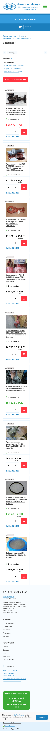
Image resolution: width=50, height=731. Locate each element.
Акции (5, 653)
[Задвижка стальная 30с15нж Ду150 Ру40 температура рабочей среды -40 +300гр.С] (16, 377)
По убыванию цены (12, 68)
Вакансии (6, 630)
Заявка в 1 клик (12, 137)
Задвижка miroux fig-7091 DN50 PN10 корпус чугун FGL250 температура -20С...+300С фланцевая (15, 167)
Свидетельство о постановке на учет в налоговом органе (14, 680)
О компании (7, 626)
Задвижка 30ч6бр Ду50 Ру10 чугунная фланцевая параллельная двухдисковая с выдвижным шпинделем (16, 111)
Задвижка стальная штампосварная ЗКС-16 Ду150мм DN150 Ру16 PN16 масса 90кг (16, 445)
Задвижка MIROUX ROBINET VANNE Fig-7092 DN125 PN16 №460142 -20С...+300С (16, 222)
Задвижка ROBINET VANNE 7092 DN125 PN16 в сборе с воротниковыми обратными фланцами (16, 334)
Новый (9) (11, 53)
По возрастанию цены (13, 65)
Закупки (6, 636)
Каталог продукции (26, 19)
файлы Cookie (19, 715)
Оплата (5, 647)
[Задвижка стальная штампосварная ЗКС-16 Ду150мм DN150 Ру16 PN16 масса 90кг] (16, 433)
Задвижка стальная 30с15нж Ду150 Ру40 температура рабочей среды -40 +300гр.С (16, 388)
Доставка (6, 650)
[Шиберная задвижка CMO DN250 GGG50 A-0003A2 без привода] (16, 544)
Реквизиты (6, 633)
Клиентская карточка (10, 670)
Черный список (8, 660)
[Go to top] (44, 726)
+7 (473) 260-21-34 (15, 592)
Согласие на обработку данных (12, 723)
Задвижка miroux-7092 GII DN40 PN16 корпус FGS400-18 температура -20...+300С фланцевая (16, 278)
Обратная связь (8, 623)
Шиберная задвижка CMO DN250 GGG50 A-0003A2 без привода (16, 555)
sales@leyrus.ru (8, 597)
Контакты (6, 656)
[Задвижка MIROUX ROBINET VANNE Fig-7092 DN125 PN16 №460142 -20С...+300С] (16, 210)
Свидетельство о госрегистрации (9, 674)
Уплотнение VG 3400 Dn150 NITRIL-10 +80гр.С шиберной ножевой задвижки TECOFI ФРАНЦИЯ (16, 500)
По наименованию (11, 71)
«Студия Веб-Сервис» (16, 729)
